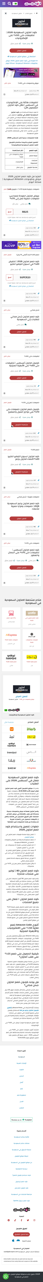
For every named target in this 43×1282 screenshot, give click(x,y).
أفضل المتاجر (33, 722)
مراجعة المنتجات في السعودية (21, 1194)
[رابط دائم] (38, 228)
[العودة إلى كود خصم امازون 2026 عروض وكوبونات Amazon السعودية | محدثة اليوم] (6, 13)
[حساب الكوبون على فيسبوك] (21, 1220)
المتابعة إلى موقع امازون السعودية (22, 56)
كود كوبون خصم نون (21, 1187)
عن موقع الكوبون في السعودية (21, 1162)
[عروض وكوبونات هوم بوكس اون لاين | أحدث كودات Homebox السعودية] (11, 613)
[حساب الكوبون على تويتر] (28, 1220)
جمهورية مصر (21, 1095)
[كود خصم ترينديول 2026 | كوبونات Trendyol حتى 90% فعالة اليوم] (11, 752)
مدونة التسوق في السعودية (21, 1149)
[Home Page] (32, 3)
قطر (21, 1088)
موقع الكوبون (29, 837)
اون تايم (32, 646)
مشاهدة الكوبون (21, 424)
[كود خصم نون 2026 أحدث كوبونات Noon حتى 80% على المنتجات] (32, 656)
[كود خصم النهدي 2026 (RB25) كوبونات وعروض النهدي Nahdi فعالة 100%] (31, 760)
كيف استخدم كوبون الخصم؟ (21, 1175)
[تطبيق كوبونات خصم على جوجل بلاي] (18, 1241)
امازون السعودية (17, 13)
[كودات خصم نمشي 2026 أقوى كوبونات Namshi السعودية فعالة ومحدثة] (11, 656)
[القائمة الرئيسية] (4, 3)
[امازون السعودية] (21, 23)
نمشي (11, 665)
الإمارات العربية (21, 1063)
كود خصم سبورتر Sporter (21, 1200)
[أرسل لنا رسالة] (6, 1276)
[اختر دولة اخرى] (15, 3)
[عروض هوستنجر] (21, 245)
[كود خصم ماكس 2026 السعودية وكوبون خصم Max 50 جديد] (32, 613)
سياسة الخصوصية (21, 1168)
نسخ (9, 211)
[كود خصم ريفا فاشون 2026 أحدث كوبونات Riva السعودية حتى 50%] (11, 760)
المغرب (21, 1107)
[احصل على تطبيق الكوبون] (21, 73)
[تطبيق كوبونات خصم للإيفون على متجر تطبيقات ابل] (13, 1241)
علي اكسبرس (11, 643)
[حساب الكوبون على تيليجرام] (8, 1220)
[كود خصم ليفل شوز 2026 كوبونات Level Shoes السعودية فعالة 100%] (11, 736)
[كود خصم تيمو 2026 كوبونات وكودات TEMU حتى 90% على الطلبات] (11, 728)
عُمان (21, 1082)
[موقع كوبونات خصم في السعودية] (37, 13)
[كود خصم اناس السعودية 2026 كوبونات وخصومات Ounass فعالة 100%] (31, 752)
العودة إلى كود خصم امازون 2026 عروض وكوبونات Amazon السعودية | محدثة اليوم (21, 62)
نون (32, 665)
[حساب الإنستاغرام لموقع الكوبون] (34, 1220)
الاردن (21, 1101)
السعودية (21, 1056)
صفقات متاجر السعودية (21, 1143)
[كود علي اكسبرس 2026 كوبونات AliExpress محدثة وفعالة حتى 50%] (11, 635)
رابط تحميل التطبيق (21, 1234)
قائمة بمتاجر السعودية (21, 1136)
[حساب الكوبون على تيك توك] (15, 1220)
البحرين (21, 1076)
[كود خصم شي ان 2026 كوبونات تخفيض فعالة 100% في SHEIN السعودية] (11, 768)
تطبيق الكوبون (21, 1228)
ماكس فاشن (31, 624)
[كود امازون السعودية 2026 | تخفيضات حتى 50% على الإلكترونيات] (21, 693)
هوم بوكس (11, 621)
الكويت (21, 1069)
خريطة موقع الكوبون (21, 1156)
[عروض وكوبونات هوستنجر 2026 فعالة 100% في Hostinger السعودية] (31, 744)
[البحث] (9, 3)
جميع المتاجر (29, 13)
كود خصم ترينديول (21, 1181)
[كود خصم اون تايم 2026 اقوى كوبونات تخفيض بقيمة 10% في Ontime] (32, 635)
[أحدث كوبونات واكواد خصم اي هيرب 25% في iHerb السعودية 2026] (31, 728)
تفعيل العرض (21, 50)
